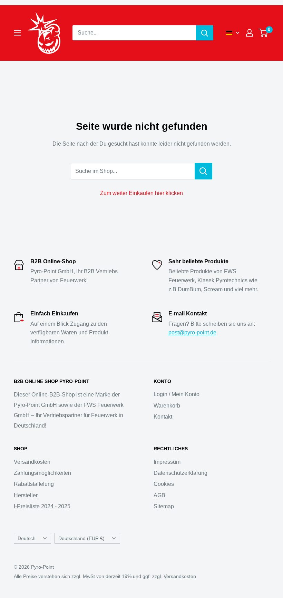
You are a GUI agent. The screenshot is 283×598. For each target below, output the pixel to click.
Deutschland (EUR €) (81, 538)
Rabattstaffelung (34, 484)
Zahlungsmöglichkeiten (42, 473)
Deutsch (27, 538)
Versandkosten (32, 462)
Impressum (167, 462)
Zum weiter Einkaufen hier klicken (141, 193)
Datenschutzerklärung (180, 473)
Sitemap (164, 506)
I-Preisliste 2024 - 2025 (42, 506)
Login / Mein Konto (176, 394)
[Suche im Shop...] (203, 171)
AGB (159, 495)
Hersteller (26, 495)
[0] (263, 33)
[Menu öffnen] (17, 33)
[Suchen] (204, 32)
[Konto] (249, 33)
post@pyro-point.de (192, 332)
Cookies (164, 484)
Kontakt (163, 417)
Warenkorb (167, 406)
